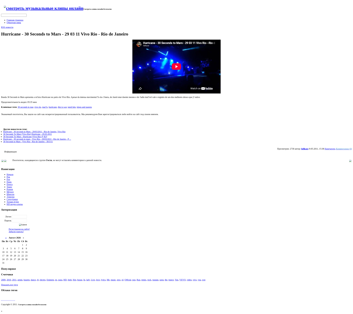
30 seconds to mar (25, 107)
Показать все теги (9, 285)
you (199, 280)
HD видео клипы (15, 204)
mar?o (45, 107)
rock (149, 280)
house (79, 280)
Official (128, 280)
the (166, 280)
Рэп (8, 179)
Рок (8, 177)
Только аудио (13, 202)
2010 (9, 280)
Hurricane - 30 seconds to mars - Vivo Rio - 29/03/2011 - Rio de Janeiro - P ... (37, 139)
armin (20, 280)
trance (171, 280)
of (122, 280)
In (84, 280)
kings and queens (84, 107)
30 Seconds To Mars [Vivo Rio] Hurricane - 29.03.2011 (27, 134)
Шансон (10, 194)
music (113, 280)
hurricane (53, 107)
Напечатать (330, 149)
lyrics (103, 280)
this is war (62, 107)
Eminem (50, 280)
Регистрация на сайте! (19, 229)
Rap (138, 280)
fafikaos (304, 149)
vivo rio (37, 107)
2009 (3, 280)
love (98, 280)
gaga (60, 280)
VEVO (182, 280)
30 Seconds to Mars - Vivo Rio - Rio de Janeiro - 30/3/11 (28, 141)
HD (65, 280)
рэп (203, 280)
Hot (74, 280)
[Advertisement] (176, 122)
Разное (10, 189)
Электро (10, 197)
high (70, 280)
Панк (9, 182)
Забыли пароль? (16, 231)
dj (38, 280)
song (162, 280)
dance (33, 280)
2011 (14, 280)
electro (43, 280)
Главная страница (15, 20)
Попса (10, 184)
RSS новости (7, 27)
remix (143, 280)
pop (134, 280)
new (119, 280)
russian (155, 280)
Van (176, 280)
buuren (27, 280)
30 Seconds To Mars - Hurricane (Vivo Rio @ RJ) (25, 136)
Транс (9, 187)
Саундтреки (12, 199)
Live (93, 280)
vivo (195, 280)
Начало (10, 174)
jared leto (72, 107)
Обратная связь (14, 22)
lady (88, 280)
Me (108, 280)
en (56, 280)
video (189, 280)
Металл (10, 192)
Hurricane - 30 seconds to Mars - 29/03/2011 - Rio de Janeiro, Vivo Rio (34, 131)
